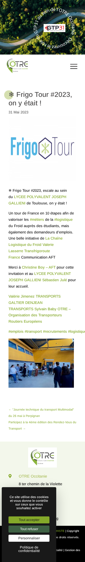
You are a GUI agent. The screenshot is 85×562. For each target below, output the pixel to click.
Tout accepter (29, 520)
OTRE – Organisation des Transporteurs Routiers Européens (39, 315)
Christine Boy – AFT (39, 267)
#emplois (16, 331)
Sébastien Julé (54, 280)
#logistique (63, 220)
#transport (33, 331)
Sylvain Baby (45, 309)
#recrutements (55, 331)
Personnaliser (29, 538)
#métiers (37, 220)
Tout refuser (29, 529)
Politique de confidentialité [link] (29, 549)
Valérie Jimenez (21, 296)
